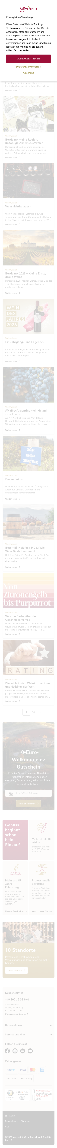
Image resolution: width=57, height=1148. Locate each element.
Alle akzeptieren (28, 58)
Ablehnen (28, 72)
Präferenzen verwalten (27, 66)
